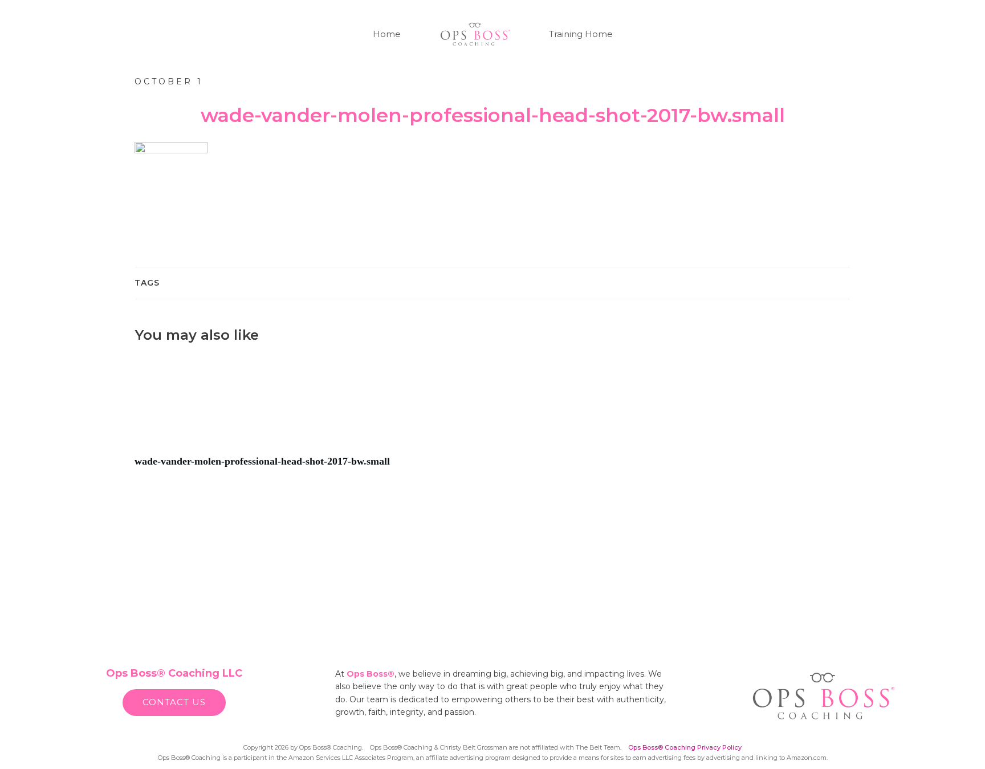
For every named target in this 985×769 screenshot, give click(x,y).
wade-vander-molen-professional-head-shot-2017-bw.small (311, 418)
